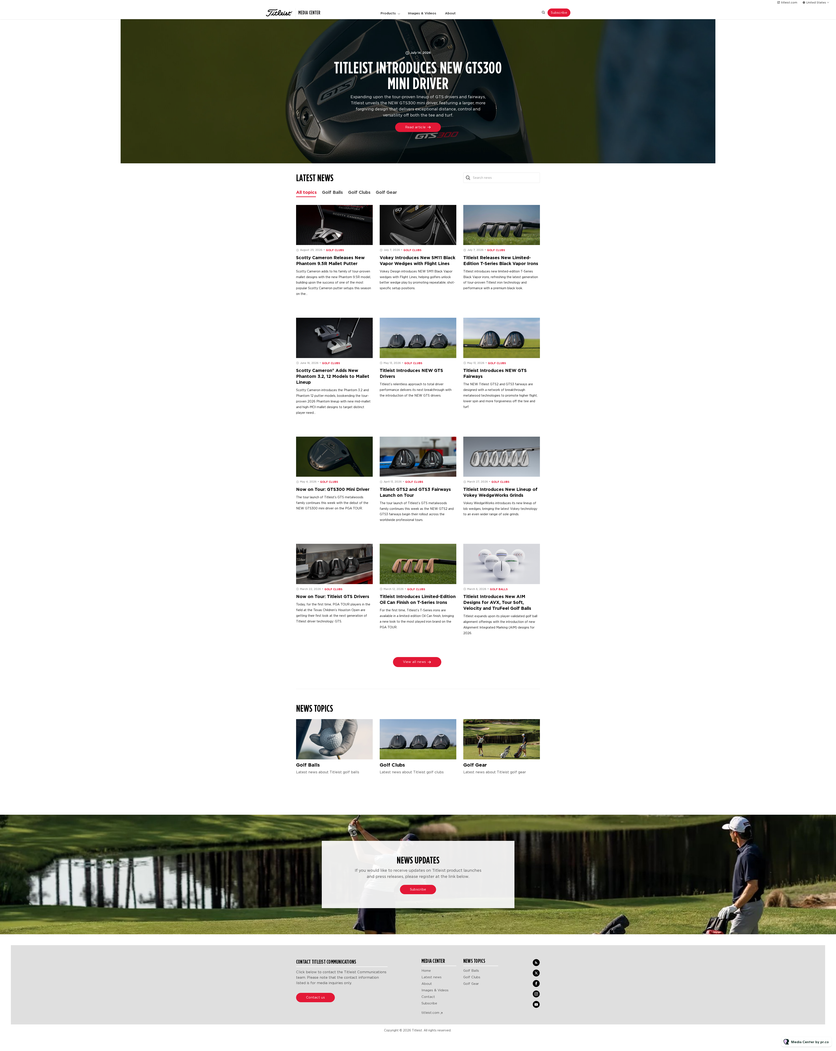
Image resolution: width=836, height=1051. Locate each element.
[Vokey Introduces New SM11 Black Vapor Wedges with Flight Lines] (418, 225)
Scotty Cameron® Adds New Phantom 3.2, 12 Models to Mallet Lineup (332, 376)
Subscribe (429, 1003)
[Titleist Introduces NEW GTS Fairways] (501, 338)
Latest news (431, 977)
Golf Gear (475, 765)
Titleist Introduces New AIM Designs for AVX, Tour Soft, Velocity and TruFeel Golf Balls (497, 602)
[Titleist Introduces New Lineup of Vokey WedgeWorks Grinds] (501, 457)
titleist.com (789, 2)
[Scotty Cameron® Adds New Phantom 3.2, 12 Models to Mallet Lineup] (334, 338)
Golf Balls (499, 589)
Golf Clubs (335, 250)
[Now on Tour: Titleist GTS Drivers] (334, 564)
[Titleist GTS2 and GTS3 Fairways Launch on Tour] (418, 457)
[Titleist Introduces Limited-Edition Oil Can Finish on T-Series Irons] (418, 564)
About (450, 13)
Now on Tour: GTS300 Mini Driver (332, 489)
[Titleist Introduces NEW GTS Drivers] (418, 338)
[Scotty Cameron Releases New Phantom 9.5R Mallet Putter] (334, 225)
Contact (428, 997)
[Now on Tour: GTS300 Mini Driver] (334, 457)
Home (426, 971)
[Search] (468, 177)
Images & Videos (422, 13)
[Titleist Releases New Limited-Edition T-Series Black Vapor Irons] (501, 225)
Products (388, 13)
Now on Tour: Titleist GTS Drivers (332, 596)
